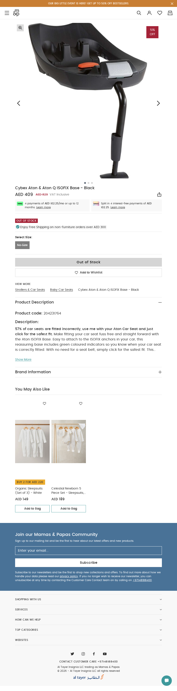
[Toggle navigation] (6, 13)
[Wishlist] (44, 403)
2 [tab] (88, 183)
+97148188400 (142, 580)
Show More (23, 359)
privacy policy (69, 576)
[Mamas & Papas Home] (16, 13)
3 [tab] (92, 183)
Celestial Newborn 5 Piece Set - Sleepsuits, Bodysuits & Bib (67, 491)
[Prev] (18, 103)
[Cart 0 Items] (170, 13)
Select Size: (23, 237)
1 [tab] (85, 183)
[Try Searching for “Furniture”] (139, 13)
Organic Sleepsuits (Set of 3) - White (29, 490)
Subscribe (88, 562)
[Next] (158, 103)
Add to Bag (32, 508)
